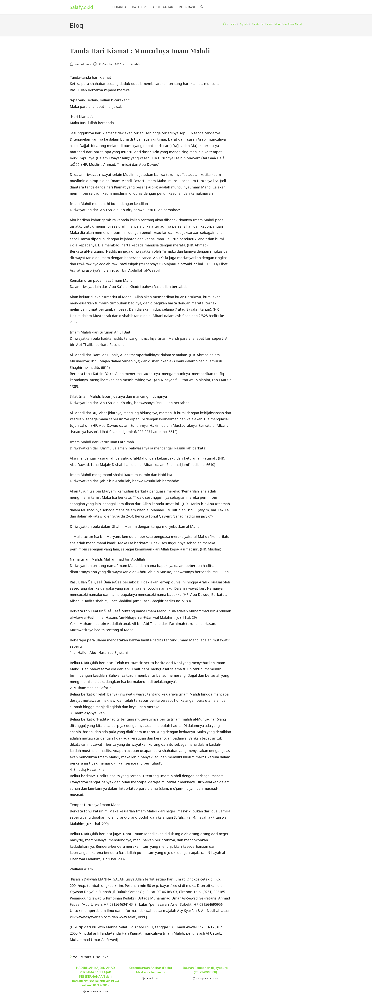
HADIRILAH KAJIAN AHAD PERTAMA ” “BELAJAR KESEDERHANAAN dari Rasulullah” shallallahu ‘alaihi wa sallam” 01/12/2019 (95, 976)
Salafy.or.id (81, 7)
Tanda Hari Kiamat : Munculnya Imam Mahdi (277, 24)
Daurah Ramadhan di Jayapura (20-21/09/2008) (205, 970)
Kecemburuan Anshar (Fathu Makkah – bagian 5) (150, 970)
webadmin (82, 64)
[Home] (224, 24)
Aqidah (135, 64)
